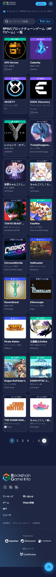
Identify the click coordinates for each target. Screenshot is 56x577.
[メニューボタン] (50, 3)
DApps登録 (28, 502)
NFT (5, 509)
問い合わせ (28, 496)
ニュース (7, 515)
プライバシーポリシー (21, 523)
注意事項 (36, 523)
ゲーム (6, 502)
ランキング (13, 11)
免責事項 (6, 523)
